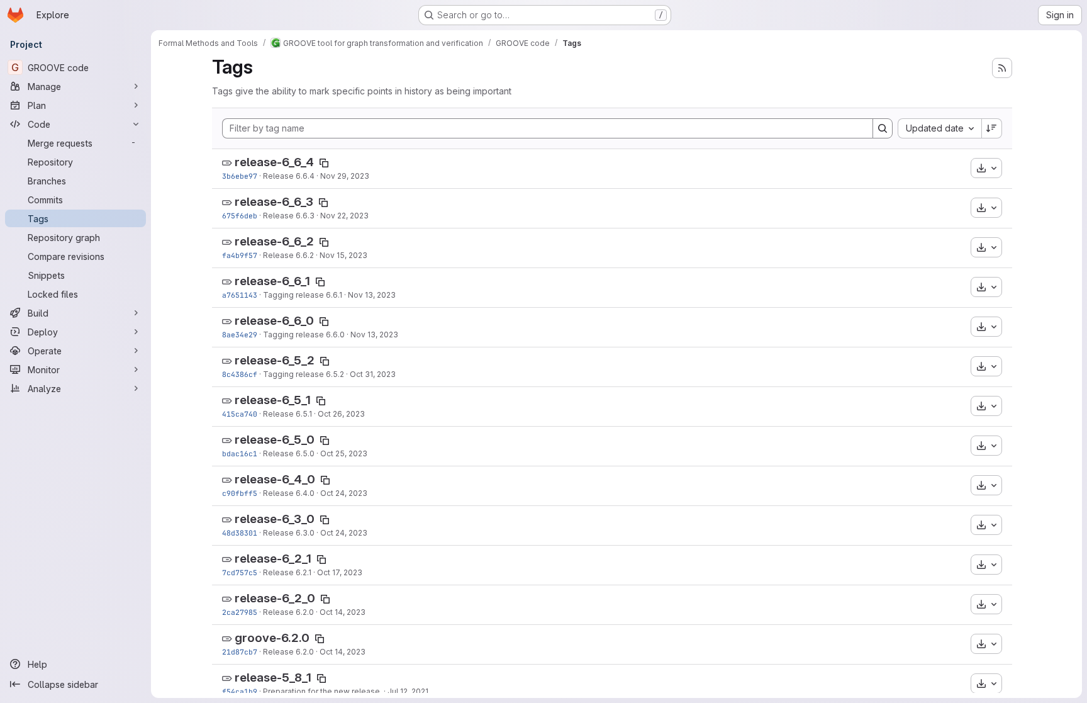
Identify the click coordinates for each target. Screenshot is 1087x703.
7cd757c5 (239, 572)
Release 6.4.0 (289, 493)
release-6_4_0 (275, 479)
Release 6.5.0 (289, 453)
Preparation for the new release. (322, 691)
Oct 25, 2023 (343, 453)
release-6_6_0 (274, 320)
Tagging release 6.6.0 (304, 334)
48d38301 (239, 532)
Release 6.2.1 (287, 572)
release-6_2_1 (273, 558)
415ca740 (239, 414)
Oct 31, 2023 (373, 374)
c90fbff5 (239, 493)
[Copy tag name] (324, 163)
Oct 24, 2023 (343, 493)
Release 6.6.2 (288, 255)
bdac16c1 (239, 453)
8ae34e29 (239, 334)
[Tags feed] (1002, 68)
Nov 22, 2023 (344, 215)
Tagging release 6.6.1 (302, 295)
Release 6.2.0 (288, 612)
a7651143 (239, 295)
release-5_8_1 (273, 677)
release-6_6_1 (272, 281)
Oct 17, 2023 (339, 572)
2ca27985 (239, 612)
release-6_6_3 (274, 201)
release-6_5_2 (275, 360)
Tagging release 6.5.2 (303, 374)
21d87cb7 (239, 651)
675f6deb (239, 215)
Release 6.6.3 (289, 215)
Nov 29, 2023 (344, 176)
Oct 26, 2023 (341, 414)
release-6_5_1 (273, 400)
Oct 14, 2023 (342, 612)
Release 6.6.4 (289, 176)
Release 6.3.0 (289, 532)
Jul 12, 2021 (407, 691)
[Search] (882, 128)
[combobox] (939, 128)
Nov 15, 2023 (343, 255)
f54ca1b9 (239, 691)
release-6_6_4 (274, 162)
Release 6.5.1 (287, 414)
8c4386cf (239, 374)
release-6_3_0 (275, 519)
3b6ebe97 (239, 176)
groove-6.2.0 (272, 638)
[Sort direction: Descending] (992, 128)
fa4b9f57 (239, 255)
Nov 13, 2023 (372, 295)
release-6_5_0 (275, 439)
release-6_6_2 (274, 241)
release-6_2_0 (275, 598)
